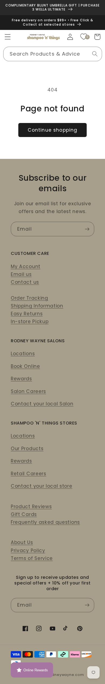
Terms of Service (32, 558)
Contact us (25, 282)
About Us (22, 542)
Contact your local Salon (42, 404)
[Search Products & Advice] (95, 54)
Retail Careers (28, 473)
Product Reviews (31, 506)
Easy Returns (27, 313)
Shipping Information (37, 306)
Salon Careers (28, 391)
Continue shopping (53, 130)
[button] (8, 37)
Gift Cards (24, 514)
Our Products (27, 448)
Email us (21, 274)
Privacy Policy (28, 550)
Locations (23, 353)
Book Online (25, 366)
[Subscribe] (87, 229)
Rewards (21, 378)
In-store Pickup (29, 321)
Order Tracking (29, 298)
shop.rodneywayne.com (60, 674)
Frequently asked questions (45, 522)
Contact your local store (41, 486)
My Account (25, 266)
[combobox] (53, 54)
